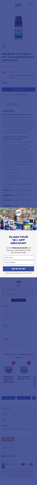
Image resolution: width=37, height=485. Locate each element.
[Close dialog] (35, 209)
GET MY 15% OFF (18, 269)
